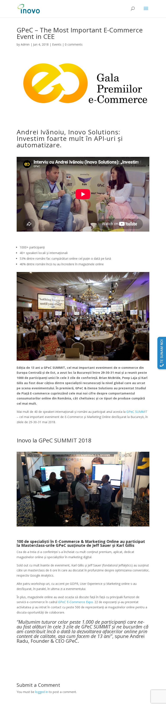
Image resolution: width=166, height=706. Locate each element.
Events (56, 44)
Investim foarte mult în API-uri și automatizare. (70, 141)
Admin (25, 44)
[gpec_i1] (83, 526)
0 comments (74, 44)
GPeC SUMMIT (136, 412)
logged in (41, 692)
